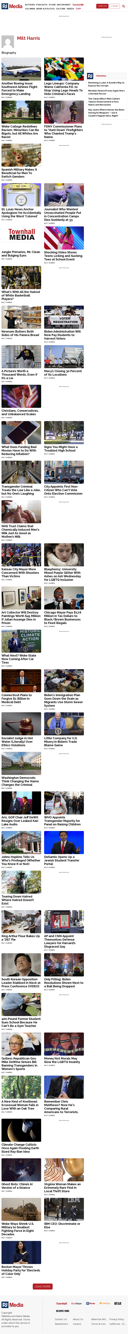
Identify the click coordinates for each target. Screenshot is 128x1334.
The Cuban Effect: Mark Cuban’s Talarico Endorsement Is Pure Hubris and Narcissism (104, 102)
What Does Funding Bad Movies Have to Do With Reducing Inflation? (19, 450)
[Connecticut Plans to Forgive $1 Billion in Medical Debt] (21, 680)
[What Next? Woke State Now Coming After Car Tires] (21, 641)
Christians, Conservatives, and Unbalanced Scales (20, 412)
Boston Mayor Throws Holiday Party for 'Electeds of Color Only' (21, 1270)
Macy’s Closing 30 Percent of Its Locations (63, 372)
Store (52, 5)
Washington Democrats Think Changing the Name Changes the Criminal (20, 781)
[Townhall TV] (79, 4)
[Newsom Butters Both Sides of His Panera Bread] (21, 317)
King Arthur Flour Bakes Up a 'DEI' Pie (21, 937)
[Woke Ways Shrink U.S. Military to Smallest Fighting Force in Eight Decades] (21, 1209)
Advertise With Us (99, 1319)
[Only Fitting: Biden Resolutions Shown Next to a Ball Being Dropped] (64, 965)
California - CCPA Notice (118, 1323)
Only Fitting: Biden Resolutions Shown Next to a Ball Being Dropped (63, 982)
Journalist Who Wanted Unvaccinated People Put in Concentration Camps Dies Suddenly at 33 (62, 214)
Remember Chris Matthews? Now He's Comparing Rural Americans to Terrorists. (61, 1107)
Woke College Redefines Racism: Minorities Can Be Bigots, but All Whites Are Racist (20, 132)
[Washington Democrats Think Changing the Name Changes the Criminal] (21, 763)
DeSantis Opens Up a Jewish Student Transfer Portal (61, 860)
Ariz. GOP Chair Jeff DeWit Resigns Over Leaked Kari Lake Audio (20, 820)
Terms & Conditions (99, 1323)
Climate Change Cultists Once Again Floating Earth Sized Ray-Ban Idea (20, 1148)
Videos (70, 9)
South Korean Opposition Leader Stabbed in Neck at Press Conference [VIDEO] (21, 982)
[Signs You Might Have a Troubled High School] (64, 432)
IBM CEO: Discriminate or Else (62, 1225)
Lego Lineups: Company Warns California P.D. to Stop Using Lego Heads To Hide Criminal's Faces (63, 89)
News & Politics (45, 9)
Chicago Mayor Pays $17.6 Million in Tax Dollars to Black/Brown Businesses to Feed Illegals (62, 618)
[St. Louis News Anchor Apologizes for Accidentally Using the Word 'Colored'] (21, 195)
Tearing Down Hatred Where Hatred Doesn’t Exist (18, 900)
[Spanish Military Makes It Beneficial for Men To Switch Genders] (21, 155)
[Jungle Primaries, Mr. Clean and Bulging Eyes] (21, 234)
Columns (30, 9)
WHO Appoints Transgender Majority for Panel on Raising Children (62, 820)
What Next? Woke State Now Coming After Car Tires (19, 659)
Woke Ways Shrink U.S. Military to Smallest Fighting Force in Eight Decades (18, 1229)
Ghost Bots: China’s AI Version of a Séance (17, 1185)
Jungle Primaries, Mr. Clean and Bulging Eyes (21, 253)
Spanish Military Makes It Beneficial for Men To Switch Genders (19, 173)
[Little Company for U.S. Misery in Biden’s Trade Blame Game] (64, 723)
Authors (30, 5)
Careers (77, 1323)
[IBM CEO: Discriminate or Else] (64, 1209)
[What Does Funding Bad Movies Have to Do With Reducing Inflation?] (21, 432)
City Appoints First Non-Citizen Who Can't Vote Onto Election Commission (63, 490)
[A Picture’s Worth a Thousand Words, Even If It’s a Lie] (21, 356)
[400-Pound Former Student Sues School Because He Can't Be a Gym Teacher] (21, 1004)
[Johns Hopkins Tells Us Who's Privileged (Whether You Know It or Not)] (21, 842)
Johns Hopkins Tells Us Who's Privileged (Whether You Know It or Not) (21, 860)
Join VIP (102, 6)
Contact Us (61, 1319)
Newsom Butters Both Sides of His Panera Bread (20, 333)
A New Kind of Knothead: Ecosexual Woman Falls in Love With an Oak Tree (20, 1105)
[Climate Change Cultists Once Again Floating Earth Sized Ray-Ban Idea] (21, 1130)
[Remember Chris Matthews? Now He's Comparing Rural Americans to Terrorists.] (64, 1087)
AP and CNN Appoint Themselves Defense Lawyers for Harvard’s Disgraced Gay (60, 941)
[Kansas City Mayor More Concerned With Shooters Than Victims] (21, 555)
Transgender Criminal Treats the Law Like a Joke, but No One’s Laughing (21, 490)
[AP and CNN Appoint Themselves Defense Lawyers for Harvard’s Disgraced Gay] (64, 921)
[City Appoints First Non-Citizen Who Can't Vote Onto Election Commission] (64, 472)
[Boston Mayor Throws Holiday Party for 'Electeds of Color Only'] (21, 1252)
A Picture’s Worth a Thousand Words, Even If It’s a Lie (19, 374)
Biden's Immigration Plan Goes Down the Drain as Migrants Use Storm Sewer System (63, 700)
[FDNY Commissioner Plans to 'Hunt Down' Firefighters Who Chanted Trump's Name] (64, 112)
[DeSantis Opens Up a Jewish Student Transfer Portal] (64, 842)
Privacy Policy (117, 1319)
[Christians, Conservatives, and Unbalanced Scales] (21, 396)
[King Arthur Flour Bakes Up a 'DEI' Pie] (21, 921)
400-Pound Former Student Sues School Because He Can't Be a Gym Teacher (21, 1022)
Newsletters (61, 1323)
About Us (78, 1319)
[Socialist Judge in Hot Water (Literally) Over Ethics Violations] (21, 723)
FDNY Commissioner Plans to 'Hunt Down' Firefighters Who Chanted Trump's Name (63, 132)
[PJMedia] (12, 6)
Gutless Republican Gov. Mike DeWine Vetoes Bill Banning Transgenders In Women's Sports (19, 1064)
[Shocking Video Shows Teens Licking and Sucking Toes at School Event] (64, 238)
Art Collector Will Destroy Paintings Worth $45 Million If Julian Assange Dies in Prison (21, 618)
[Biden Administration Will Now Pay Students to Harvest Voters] (64, 317)
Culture (60, 9)
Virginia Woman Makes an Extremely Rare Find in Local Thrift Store (62, 1187)
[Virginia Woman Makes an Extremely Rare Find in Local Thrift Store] (64, 1169)
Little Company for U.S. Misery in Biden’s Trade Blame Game (61, 741)
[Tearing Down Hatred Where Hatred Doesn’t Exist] (21, 882)
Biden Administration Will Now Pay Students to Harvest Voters (62, 335)
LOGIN (114, 6)
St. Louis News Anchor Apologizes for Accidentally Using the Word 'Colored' (21, 212)
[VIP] (78, 8)
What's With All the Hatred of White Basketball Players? (21, 295)
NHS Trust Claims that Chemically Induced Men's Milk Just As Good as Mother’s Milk (20, 531)
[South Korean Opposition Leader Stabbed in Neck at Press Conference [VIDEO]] (21, 965)
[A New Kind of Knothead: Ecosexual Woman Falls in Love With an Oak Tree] (21, 1087)
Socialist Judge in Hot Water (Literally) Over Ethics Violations (17, 741)
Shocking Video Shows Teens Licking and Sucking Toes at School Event (63, 255)
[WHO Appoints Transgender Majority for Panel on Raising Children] (64, 803)
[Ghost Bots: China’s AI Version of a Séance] (21, 1169)
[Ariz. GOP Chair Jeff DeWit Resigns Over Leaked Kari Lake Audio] (21, 803)
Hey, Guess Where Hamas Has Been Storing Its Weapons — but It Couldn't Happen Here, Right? (106, 113)
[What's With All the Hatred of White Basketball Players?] (21, 277)
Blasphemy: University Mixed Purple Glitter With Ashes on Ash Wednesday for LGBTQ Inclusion (62, 574)
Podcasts (42, 5)
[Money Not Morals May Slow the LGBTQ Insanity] (64, 1044)
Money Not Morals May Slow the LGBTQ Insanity (62, 1060)
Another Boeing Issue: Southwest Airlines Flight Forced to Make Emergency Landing (19, 89)
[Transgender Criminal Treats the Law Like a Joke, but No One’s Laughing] (21, 472)
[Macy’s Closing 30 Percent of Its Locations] (64, 356)
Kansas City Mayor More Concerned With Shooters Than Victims (20, 572)
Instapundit (64, 5)
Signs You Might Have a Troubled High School (61, 448)
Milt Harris (7, 97)
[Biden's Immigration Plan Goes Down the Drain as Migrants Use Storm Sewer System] (64, 680)
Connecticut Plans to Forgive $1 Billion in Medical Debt (17, 698)
